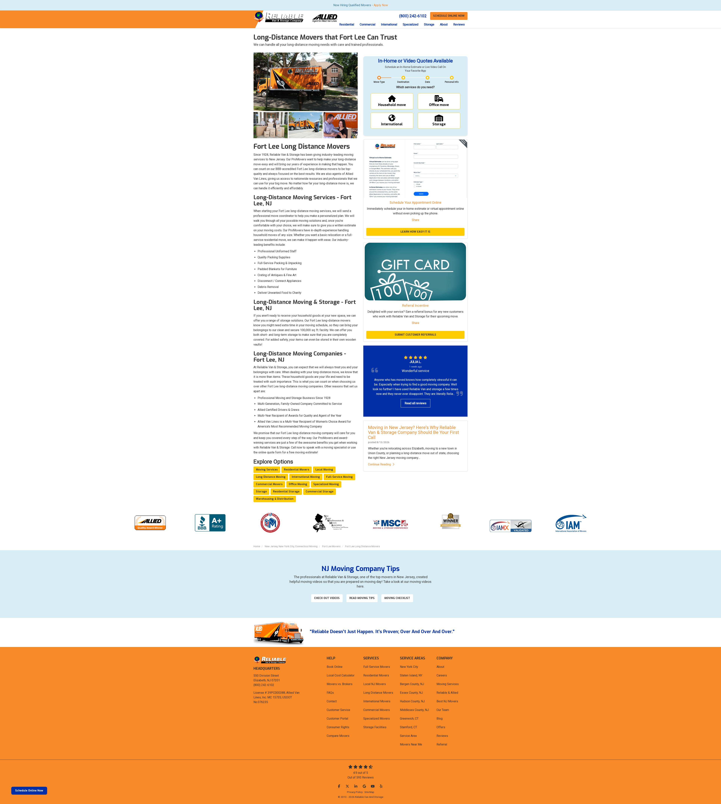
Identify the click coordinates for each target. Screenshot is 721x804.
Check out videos (327, 598)
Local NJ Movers (374, 684)
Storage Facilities (374, 727)
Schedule (449, 16)
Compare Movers (338, 736)
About (440, 667)
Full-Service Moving (339, 477)
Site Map (369, 791)
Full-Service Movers (376, 667)
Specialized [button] (410, 24)
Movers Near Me (411, 744)
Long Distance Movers (378, 692)
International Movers (376, 701)
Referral (442, 744)
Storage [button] (429, 24)
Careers (442, 675)
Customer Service (338, 710)
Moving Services (267, 469)
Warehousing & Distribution (274, 499)
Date (427, 82)
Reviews (442, 736)
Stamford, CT (408, 727)
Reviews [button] (459, 24)
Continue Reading (379, 464)
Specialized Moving (326, 484)
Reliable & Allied (447, 692)
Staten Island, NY (411, 675)
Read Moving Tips (362, 598)
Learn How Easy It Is (415, 232)
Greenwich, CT (409, 718)
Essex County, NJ (411, 692)
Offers (441, 727)
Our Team (443, 710)
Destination (403, 82)
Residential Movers (296, 469)
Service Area (408, 736)
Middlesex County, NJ (414, 710)
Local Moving (324, 469)
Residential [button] (346, 24)
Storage (261, 491)
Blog (440, 718)
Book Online (334, 667)
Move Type (379, 82)
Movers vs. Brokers (339, 684)
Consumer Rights (338, 727)
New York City (409, 667)
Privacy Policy (355, 791)
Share (415, 220)
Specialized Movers (376, 718)
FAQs (330, 692)
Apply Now (381, 5)
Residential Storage (286, 491)
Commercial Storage (319, 491)
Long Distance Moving (271, 477)
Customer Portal (337, 718)
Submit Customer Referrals (415, 335)
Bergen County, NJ (412, 684)
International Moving (306, 477)
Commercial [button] (367, 24)
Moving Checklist (397, 598)
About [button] (444, 24)
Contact (332, 701)
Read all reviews (415, 403)
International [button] (389, 24)
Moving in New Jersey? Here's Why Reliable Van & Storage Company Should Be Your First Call (413, 432)
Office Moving (298, 484)
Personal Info (452, 82)
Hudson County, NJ (412, 701)
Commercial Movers (269, 484)
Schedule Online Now (29, 790)
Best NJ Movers (447, 701)
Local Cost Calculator (340, 675)
